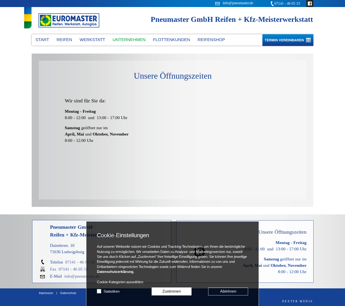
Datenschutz (68, 293)
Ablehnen (228, 291)
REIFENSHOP (211, 39)
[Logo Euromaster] (68, 20)
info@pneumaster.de (82, 276)
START (42, 39)
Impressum (46, 293)
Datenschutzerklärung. (115, 272)
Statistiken (111, 291)
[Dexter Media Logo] (297, 301)
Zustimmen (171, 291)
